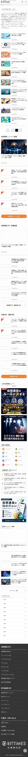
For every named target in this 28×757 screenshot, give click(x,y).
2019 (5, 627)
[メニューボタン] (26, 1)
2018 (5, 631)
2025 (5, 603)
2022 (5, 615)
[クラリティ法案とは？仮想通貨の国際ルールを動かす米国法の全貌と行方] (14, 413)
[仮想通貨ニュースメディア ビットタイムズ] (5, 1)
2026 (5, 599)
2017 (5, 635)
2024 (5, 607)
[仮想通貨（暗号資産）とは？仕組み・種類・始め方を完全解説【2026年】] (14, 522)
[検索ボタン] (22, 1)
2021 (5, 619)
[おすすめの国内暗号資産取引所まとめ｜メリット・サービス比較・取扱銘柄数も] (14, 440)
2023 (5, 611)
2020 (5, 623)
